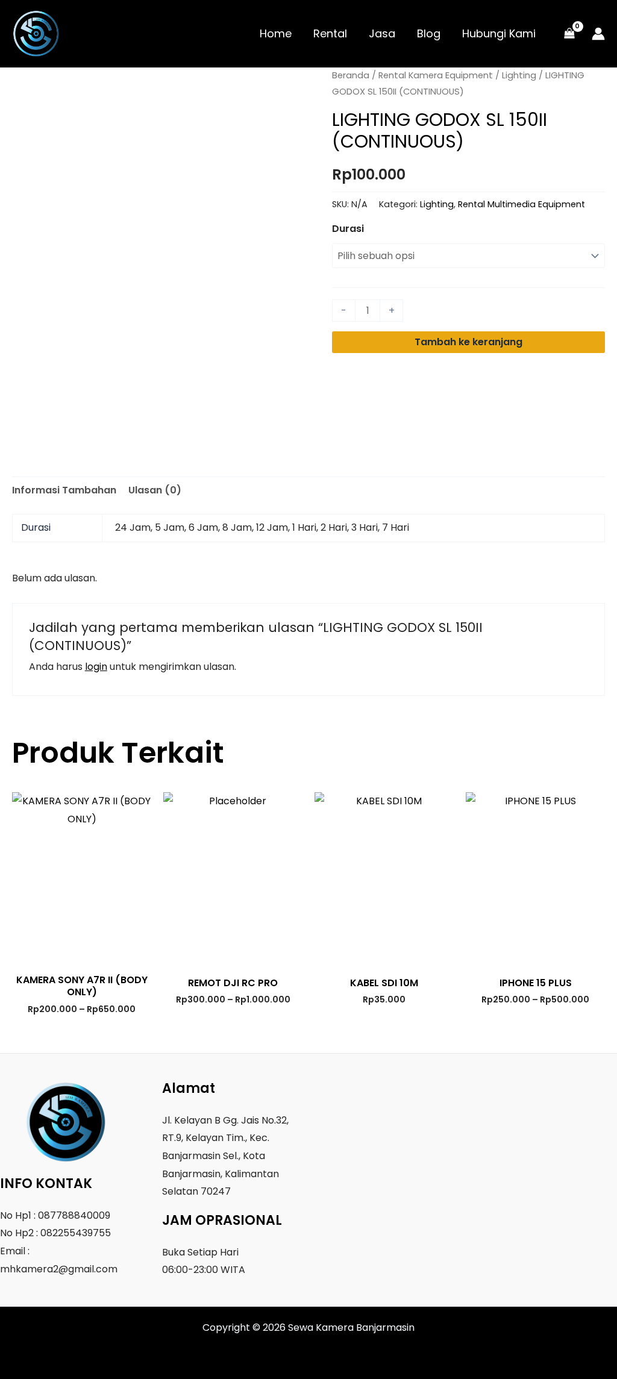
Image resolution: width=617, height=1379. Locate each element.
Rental (330, 33)
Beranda (350, 75)
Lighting (519, 75)
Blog (428, 33)
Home (276, 33)
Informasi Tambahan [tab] (64, 490)
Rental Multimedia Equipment (521, 204)
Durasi (348, 229)
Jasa (382, 33)
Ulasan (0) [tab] (154, 490)
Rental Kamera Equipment (435, 75)
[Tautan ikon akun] (598, 33)
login (96, 667)
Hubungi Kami (499, 33)
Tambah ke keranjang (468, 342)
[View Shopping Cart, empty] (569, 33)
